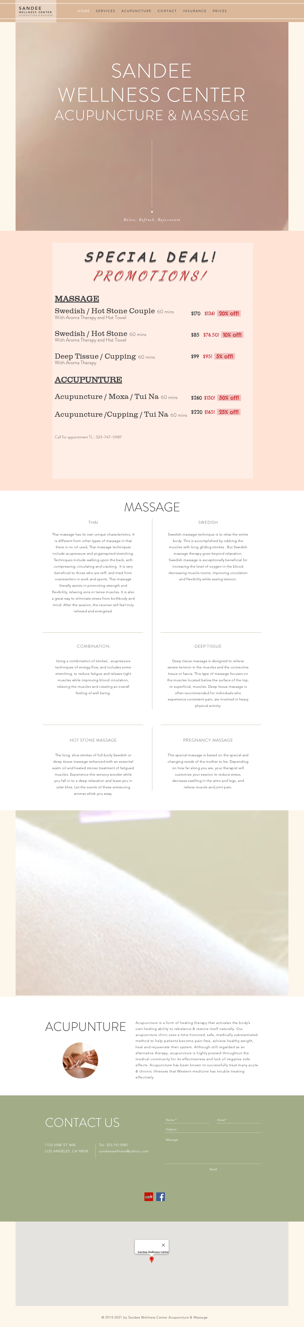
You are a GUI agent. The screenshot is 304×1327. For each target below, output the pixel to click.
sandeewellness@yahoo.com (124, 1151)
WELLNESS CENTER (35, 12)
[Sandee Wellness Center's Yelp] (148, 1196)
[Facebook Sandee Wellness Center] (160, 1196)
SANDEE (30, 8)
